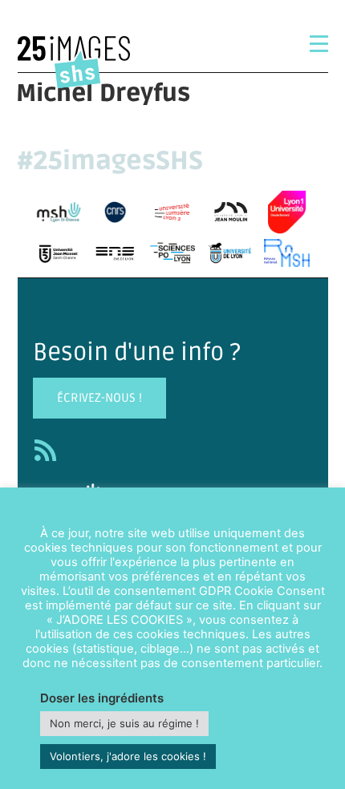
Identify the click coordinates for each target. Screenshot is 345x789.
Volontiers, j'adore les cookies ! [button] (128, 756)
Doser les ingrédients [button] (102, 698)
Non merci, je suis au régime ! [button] (124, 723)
